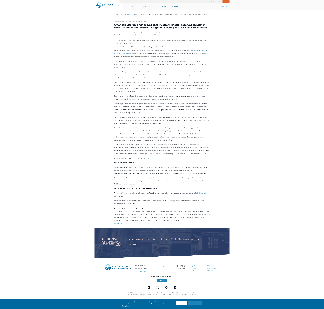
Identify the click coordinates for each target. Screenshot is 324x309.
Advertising (209, 267)
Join (226, 1)
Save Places (131, 8)
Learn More (134, 244)
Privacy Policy (157, 298)
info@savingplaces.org (140, 271)
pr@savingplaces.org (139, 34)
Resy (134, 61)
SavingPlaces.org (200, 193)
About (193, 265)
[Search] (228, 6)
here (129, 151)
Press (193, 270)
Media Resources (128, 14)
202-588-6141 (157, 34)
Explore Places (147, 8)
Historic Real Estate (211, 268)
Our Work (162, 8)
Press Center (117, 14)
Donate (212, 1)
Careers (194, 268)
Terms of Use (166, 298)
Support (175, 8)
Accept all (181, 303)
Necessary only (195, 303)
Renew (219, 1)
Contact (194, 267)
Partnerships (210, 270)
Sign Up (162, 280)
